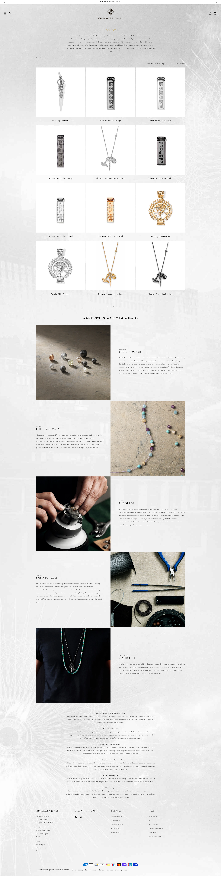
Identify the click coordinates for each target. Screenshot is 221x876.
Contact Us (152, 833)
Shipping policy (121, 870)
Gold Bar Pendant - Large (110, 120)
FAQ (150, 820)
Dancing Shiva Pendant (160, 236)
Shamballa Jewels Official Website (54, 870)
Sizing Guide (153, 816)
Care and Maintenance (156, 829)
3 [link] (119, 306)
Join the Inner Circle (155, 837)
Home (37, 58)
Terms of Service (116, 816)
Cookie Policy (115, 820)
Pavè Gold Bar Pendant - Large (60, 178)
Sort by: (150, 64)
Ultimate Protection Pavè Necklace (110, 178)
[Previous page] (101, 306)
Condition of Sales (117, 825)
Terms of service (106, 870)
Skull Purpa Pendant (60, 120)
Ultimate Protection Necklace (110, 294)
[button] (4, 13)
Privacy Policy (115, 833)
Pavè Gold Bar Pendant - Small (60, 236)
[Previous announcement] (4, 2)
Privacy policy (91, 870)
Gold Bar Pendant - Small (160, 178)
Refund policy (77, 870)
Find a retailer (153, 825)
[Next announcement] (216, 2)
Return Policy (115, 829)
